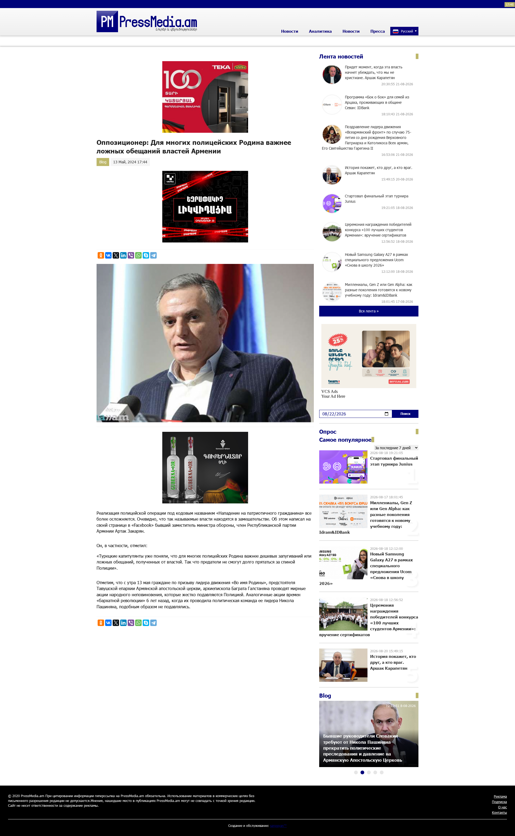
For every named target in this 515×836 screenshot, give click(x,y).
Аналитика (320, 31)
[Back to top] (506, 827)
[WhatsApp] (138, 255)
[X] (116, 255)
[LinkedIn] (123, 255)
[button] (356, 772)
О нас (502, 807)
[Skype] (146, 255)
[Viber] (131, 255)
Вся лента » (369, 311)
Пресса (377, 31)
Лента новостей (341, 56)
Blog (102, 162)
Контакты (499, 812)
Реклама (500, 796)
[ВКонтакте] (108, 255)
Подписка (499, 802)
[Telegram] (153, 255)
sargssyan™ (278, 825)
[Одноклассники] (101, 255)
